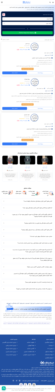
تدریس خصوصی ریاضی (48, 371)
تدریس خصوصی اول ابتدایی (8, 371)
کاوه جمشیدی (26, 114)
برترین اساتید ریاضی (11, 345)
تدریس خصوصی (48, 303)
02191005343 (44, 381)
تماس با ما (50, 348)
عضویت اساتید (30, 342)
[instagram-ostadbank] (13, 381)
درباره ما (51, 345)
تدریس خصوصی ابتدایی (21, 371)
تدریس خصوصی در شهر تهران (36, 303)
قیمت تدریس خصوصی (28, 355)
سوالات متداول (49, 351)
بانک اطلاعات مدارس (29, 351)
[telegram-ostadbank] (16, 381)
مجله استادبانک (49, 355)
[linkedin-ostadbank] (19, 381)
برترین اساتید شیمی (11, 351)
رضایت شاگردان (49, 342)
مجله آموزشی (31, 345)
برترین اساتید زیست (11, 355)
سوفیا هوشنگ (27, 79)
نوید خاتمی (27, 43)
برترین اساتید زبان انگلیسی (9, 342)
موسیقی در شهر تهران (24, 303)
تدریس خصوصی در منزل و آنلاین (38, 369)
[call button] (4, 388)
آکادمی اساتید (30, 348)
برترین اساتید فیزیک (11, 348)
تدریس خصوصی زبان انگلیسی (35, 371)
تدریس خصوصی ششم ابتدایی (47, 373)
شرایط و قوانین (49, 358)
